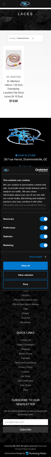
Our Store (25, 376)
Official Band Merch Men (25, 299)
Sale (25, 309)
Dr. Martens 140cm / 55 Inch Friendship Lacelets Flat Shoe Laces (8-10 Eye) (13, 89)
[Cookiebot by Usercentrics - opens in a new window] (36, 170)
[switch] (44, 227)
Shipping (25, 349)
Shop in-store (25, 157)
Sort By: (12, 38)
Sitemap (42, 446)
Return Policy (25, 353)
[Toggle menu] (4, 4)
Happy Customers (25, 344)
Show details (35, 257)
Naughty (26, 295)
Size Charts (25, 385)
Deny (25, 284)
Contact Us (25, 340)
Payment (25, 358)
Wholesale (25, 322)
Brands (25, 313)
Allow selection (25, 275)
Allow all (25, 265)
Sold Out (25, 318)
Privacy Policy (25, 367)
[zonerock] (49, 4)
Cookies (25, 371)
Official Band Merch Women (25, 304)
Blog (25, 389)
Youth (25, 290)
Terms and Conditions (25, 362)
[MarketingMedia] (35, 453)
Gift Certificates (25, 380)
